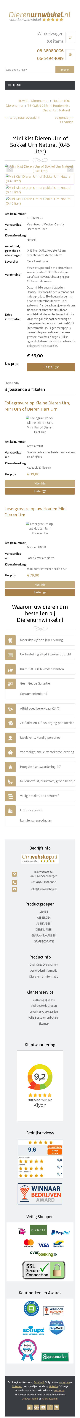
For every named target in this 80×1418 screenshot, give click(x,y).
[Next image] (70, 169)
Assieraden (43, 923)
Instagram (64, 1382)
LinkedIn (53, 1386)
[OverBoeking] (43, 1255)
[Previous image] (10, 169)
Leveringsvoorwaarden (44, 1011)
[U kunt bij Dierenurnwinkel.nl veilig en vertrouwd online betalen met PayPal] (60, 1234)
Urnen (44, 911)
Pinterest (17, 1386)
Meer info (40, 483)
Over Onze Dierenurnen (44, 964)
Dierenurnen (40, 101)
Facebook (39, 1382)
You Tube (59, 1390)
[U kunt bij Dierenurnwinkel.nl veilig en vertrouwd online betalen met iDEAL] (21, 1234)
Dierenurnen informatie (43, 976)
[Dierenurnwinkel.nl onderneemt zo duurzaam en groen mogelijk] (55, 1360)
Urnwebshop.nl (30, 1399)
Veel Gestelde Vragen (44, 1005)
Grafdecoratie (44, 941)
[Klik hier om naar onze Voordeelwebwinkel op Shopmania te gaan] (57, 1333)
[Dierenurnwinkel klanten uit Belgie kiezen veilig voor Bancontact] (58, 1246)
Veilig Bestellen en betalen (43, 1017)
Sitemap (44, 1023)
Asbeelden (44, 917)
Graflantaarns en (43, 935)
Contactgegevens (44, 999)
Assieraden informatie (43, 970)
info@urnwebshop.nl (44, 889)
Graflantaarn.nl (50, 1399)
